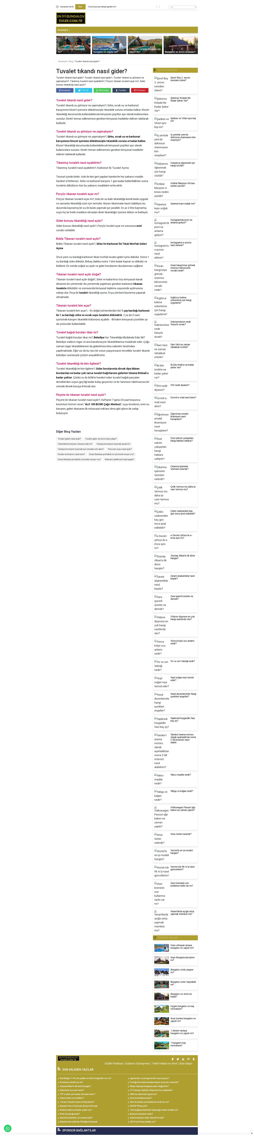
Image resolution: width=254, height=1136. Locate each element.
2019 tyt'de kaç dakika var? (143, 1122)
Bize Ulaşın (186, 1063)
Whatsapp (104, 90)
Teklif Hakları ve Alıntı (164, 1063)
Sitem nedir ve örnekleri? (72, 1098)
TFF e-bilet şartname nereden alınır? (77, 1094)
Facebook (65, 90)
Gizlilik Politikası (114, 1063)
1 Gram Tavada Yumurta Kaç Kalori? (77, 1102)
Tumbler (122, 90)
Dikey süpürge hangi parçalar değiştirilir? (149, 1086)
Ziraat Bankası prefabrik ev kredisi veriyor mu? (79, 459)
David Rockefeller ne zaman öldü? (76, 1118)
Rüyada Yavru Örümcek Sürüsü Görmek (78, 1106)
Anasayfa (62, 30)
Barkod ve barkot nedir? (141, 1114)
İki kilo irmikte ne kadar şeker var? (76, 1110)
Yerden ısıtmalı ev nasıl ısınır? (71, 454)
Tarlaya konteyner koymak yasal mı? (113, 444)
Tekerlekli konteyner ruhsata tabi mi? (75, 444)
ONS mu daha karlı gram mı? (143, 1094)
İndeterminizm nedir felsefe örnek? (147, 1118)
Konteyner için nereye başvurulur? (102, 7)
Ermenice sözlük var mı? (71, 1082)
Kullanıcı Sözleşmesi (138, 1063)
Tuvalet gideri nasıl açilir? (69, 439)
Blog (71, 61)
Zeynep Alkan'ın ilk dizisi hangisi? (75, 1086)
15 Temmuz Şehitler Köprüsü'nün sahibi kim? (151, 1090)
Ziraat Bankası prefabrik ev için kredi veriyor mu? (111, 454)
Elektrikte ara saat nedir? (72, 1090)
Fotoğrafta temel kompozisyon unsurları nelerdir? (154, 1082)
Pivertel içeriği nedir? (70, 1114)
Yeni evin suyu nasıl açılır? (120, 449)
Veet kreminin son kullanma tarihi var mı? (149, 1102)
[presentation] (157, 7)
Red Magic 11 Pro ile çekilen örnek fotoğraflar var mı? (85, 1078)
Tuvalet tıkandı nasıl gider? (87, 61)
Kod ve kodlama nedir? (141, 1098)
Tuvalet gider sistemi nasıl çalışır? (101, 439)
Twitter (85, 90)
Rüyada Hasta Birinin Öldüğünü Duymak (78, 1122)
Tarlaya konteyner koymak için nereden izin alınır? (81, 449)
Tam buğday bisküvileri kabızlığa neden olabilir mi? (154, 1110)
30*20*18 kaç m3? (138, 1106)
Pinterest (140, 90)
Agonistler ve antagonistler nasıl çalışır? (149, 1078)
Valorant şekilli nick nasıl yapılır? (119, 459)
